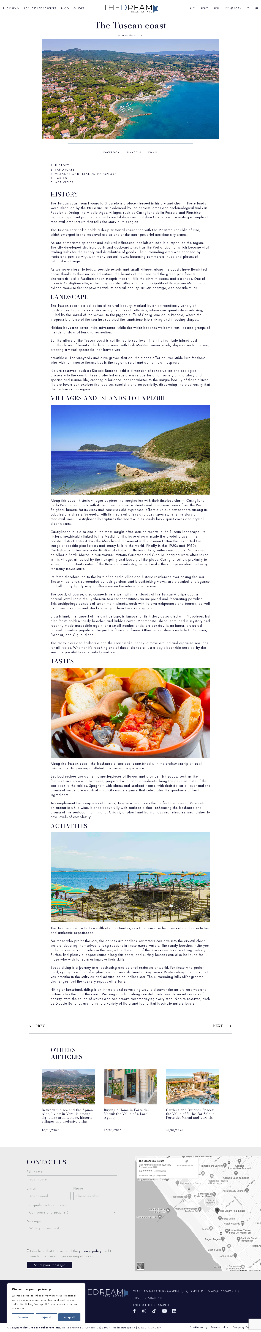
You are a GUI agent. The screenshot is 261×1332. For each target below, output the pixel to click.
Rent (204, 8)
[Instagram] (144, 1311)
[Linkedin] (174, 1311)
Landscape (65, 169)
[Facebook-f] (134, 1311)
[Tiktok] (154, 1311)
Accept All (69, 1317)
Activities (64, 182)
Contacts (233, 8)
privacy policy (90, 1251)
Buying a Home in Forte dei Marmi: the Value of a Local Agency (126, 1113)
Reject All (46, 1317)
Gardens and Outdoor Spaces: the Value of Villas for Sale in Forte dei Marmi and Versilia (190, 1113)
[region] (46, 1304)
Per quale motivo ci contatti (49, 1205)
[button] (112, 152)
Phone (78, 1188)
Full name (35, 1171)
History (62, 165)
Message (34, 1221)
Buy (192, 8)
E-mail (32, 1188)
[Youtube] (164, 1311)
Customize (23, 1317)
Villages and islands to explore (85, 173)
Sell (216, 8)
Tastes (61, 178)
